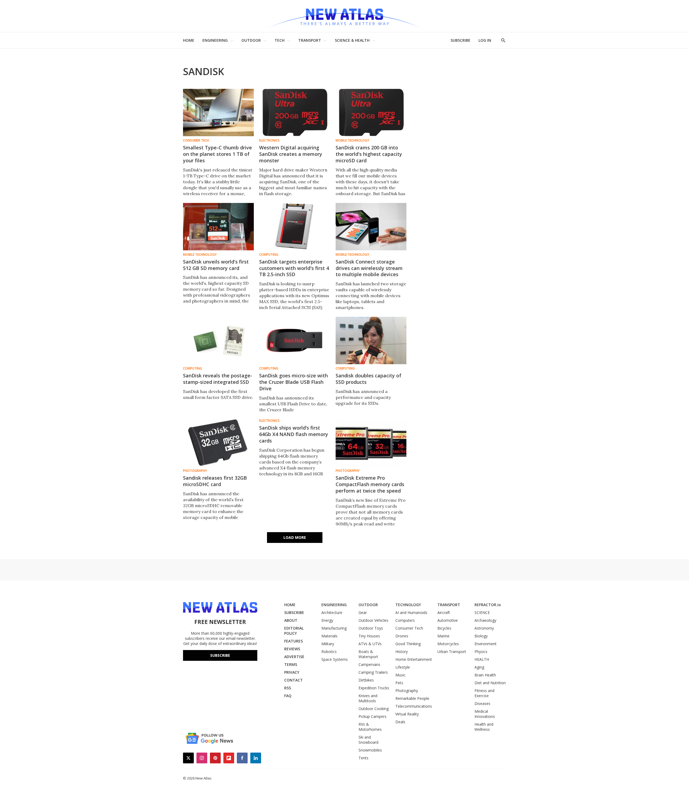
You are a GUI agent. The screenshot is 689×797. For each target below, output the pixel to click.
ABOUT (290, 620)
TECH (279, 40)
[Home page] (344, 16)
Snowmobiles (370, 750)
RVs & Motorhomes (370, 727)
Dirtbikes (366, 680)
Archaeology (485, 620)
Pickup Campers (372, 716)
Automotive (447, 620)
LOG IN (485, 40)
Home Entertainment (413, 659)
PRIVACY (291, 672)
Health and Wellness (483, 727)
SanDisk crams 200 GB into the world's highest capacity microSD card (369, 154)
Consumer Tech (196, 140)
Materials (329, 635)
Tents (363, 757)
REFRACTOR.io (487, 604)
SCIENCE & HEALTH (352, 40)
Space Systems (334, 659)
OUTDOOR (251, 40)
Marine (443, 635)
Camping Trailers (373, 672)
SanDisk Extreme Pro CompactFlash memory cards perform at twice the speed (370, 484)
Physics (480, 651)
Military (327, 643)
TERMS (290, 664)
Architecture (331, 612)
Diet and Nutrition (490, 682)
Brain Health (485, 674)
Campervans (369, 664)
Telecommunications (413, 706)
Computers (405, 620)
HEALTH (481, 659)
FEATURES (293, 641)
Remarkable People (412, 698)
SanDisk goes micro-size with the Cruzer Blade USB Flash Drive (293, 382)
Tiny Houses (369, 635)
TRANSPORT (309, 40)
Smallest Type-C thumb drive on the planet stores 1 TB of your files (217, 154)
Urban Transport (451, 651)
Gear (362, 612)
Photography (195, 470)
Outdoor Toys (370, 628)
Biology (481, 635)
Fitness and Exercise (484, 693)
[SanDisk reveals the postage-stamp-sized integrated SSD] (218, 340)
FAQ (287, 695)
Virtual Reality (407, 714)
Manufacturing (334, 628)
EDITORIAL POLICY (294, 631)
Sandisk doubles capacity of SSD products (368, 378)
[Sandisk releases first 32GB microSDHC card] (218, 442)
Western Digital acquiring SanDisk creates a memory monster (290, 154)
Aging (479, 667)
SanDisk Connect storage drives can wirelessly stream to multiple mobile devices (369, 268)
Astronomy (484, 628)
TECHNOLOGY (408, 604)
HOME (188, 40)
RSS (287, 687)
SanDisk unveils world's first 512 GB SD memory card (216, 264)
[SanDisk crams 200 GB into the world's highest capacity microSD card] (371, 112)
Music (400, 674)
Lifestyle (402, 667)
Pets (399, 682)
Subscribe (220, 655)
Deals (400, 721)
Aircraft (443, 612)
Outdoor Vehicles (373, 620)
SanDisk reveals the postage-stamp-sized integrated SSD (217, 378)
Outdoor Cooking (373, 708)
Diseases (482, 703)
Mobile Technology (352, 140)
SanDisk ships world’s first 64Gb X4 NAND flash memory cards (293, 434)
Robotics (329, 651)
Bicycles (444, 628)
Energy (327, 620)
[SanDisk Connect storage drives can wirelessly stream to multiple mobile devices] (371, 226)
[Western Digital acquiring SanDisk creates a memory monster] (294, 112)
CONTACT (293, 680)
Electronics (269, 140)
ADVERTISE (294, 656)
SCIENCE (482, 612)
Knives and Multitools (367, 698)
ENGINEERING (215, 40)
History (401, 651)
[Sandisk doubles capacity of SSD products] (371, 340)
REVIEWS (292, 648)
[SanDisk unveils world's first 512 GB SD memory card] (218, 226)
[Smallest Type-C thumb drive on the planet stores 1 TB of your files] (218, 112)
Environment (485, 643)
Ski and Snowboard (368, 740)
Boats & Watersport (368, 654)
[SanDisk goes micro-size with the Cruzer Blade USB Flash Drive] (294, 340)
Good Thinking (408, 643)
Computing (268, 254)
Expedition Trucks (373, 687)
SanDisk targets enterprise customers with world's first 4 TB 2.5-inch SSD (294, 268)
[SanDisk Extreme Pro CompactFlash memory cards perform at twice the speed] (371, 442)
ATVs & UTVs (370, 643)
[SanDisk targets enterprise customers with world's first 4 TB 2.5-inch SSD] (294, 226)
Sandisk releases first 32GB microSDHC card (215, 481)
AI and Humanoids (411, 612)
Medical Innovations (484, 714)
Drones (401, 635)
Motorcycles (448, 643)
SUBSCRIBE (460, 40)
